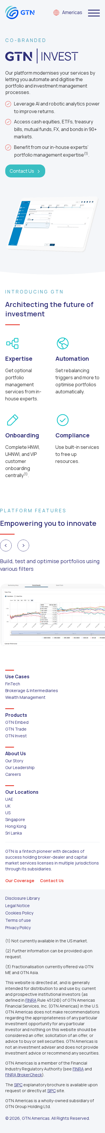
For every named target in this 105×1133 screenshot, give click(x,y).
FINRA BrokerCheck (23, 1074)
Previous (6, 545)
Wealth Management (25, 697)
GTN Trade (16, 729)
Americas (72, 13)
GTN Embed (17, 722)
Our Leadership (20, 767)
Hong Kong (15, 826)
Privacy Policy (18, 927)
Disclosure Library (22, 898)
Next (23, 545)
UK (7, 806)
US (7, 812)
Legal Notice (17, 905)
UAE (9, 799)
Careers (13, 774)
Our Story (14, 760)
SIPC (18, 1084)
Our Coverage (19, 880)
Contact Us (22, 171)
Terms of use (18, 920)
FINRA (30, 1000)
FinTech (12, 683)
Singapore (15, 819)
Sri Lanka (13, 833)
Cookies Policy (19, 913)
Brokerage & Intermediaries (31, 690)
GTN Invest (16, 735)
